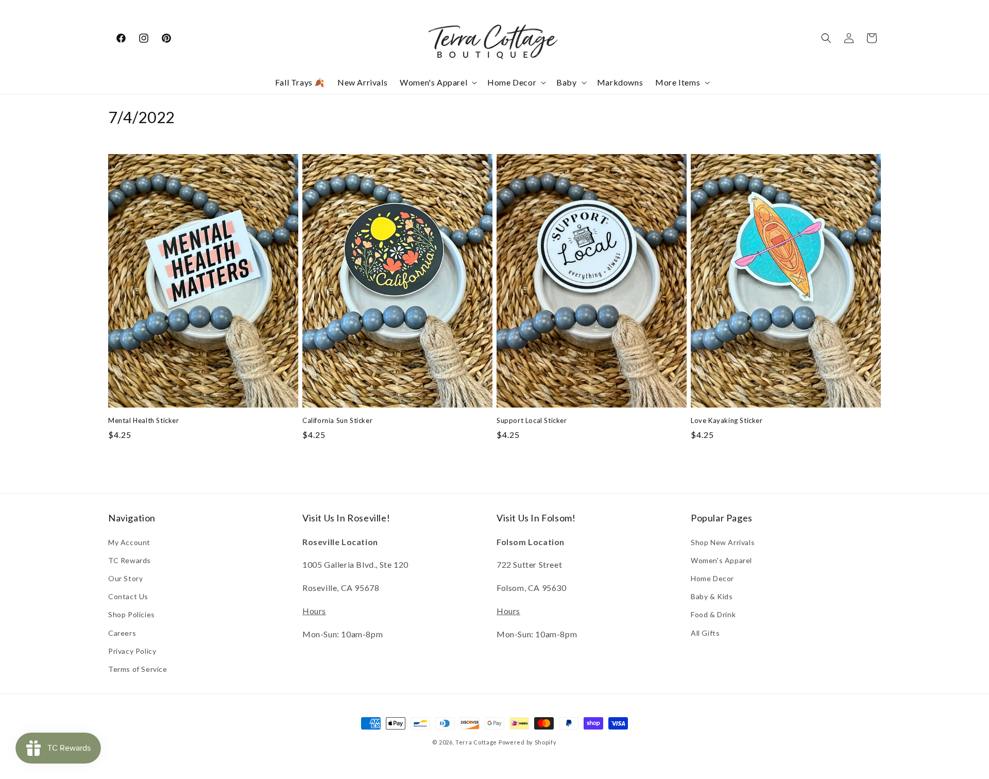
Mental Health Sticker (143, 420)
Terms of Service (137, 669)
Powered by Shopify (528, 742)
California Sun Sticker (337, 420)
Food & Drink (713, 614)
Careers (122, 633)
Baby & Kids (712, 596)
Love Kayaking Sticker (727, 420)
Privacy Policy (132, 651)
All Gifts (705, 633)
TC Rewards (129, 560)
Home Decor (712, 578)
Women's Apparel (721, 560)
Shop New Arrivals (723, 542)
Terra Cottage (476, 742)
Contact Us (128, 596)
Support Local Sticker (532, 420)
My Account (129, 542)
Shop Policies (131, 614)
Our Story (125, 578)
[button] (437, 82)
